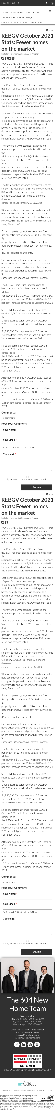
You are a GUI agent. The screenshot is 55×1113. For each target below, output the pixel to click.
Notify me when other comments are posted (24, 479)
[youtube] (31, 1044)
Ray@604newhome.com (27, 1035)
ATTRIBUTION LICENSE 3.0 (42, 1091)
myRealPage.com (27, 1085)
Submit (36, 487)
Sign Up (15, 3)
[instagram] (37, 1044)
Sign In (5, 3)
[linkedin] (24, 1044)
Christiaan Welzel (19, 1091)
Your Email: (9, 439)
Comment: (9, 454)
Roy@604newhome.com (27, 1032)
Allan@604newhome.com (27, 1037)
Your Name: (9, 429)
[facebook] (17, 1044)
